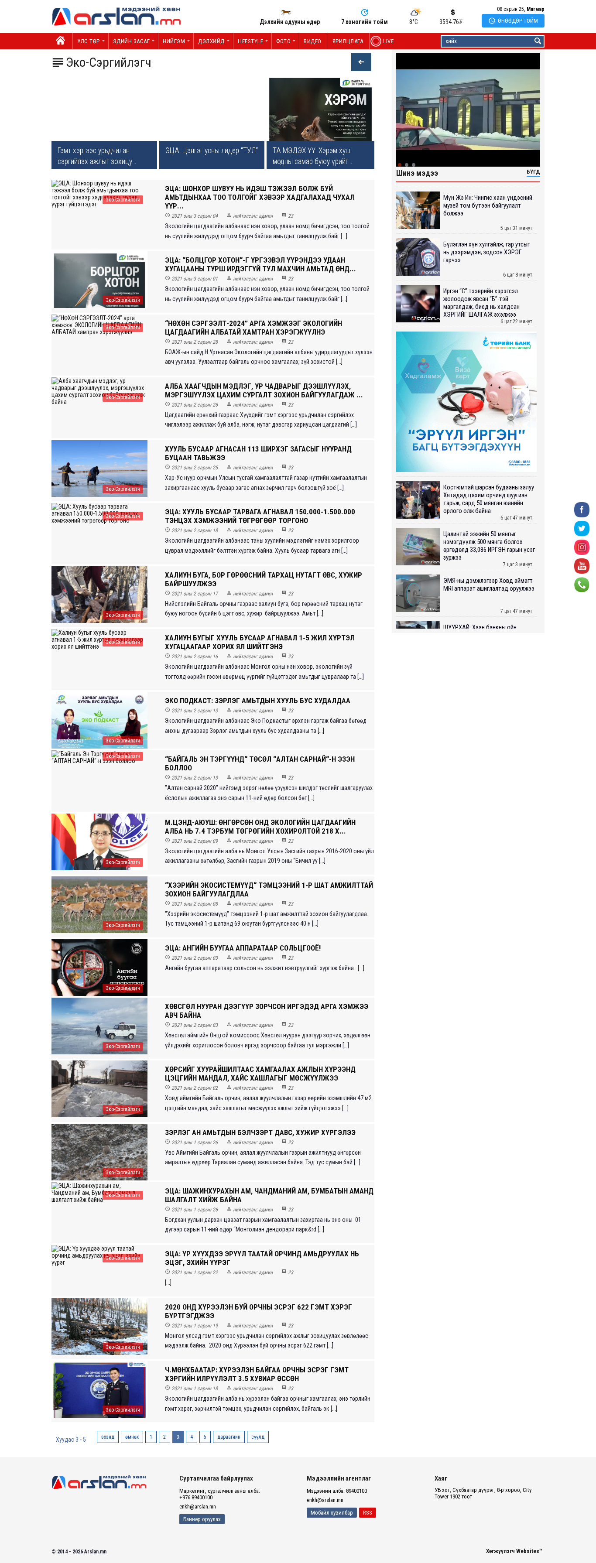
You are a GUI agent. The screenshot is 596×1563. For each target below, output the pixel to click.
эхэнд (107, 1437)
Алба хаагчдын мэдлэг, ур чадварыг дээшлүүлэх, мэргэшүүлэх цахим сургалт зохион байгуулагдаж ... (264, 390)
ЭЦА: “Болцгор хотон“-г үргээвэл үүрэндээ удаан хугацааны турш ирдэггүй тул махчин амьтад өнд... (260, 264)
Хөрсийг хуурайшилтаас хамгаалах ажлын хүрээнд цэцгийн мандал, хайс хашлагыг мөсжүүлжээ (260, 1073)
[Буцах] (357, 63)
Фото (283, 41)
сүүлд (257, 1437)
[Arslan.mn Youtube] (581, 565)
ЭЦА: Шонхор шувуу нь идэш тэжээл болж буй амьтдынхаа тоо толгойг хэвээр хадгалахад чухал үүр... (260, 197)
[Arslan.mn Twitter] (581, 527)
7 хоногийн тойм (364, 21)
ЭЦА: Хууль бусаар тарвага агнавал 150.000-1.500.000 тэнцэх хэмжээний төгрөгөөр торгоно (260, 516)
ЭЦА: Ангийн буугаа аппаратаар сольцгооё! (243, 948)
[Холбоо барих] (581, 584)
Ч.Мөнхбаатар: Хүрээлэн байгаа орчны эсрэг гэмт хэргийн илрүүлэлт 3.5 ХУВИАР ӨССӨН (257, 1374)
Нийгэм (174, 41)
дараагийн (228, 1437)
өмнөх (132, 1437)
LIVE (384, 41)
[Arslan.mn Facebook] (581, 509)
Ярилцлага (347, 41)
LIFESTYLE (251, 41)
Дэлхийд (211, 41)
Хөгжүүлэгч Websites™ (514, 1551)
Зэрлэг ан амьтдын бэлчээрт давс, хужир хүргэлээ (260, 1132)
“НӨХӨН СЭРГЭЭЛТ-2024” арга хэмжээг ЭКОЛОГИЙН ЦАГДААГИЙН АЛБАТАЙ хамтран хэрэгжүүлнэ (253, 327)
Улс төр (88, 41)
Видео (313, 41)
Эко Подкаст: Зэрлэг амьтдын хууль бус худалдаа (257, 700)
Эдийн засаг (131, 41)
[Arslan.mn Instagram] (581, 546)
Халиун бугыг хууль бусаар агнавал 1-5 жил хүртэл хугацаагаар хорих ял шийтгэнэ (260, 642)
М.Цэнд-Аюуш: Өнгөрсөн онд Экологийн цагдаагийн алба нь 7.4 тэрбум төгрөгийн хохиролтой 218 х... (260, 826)
